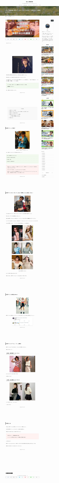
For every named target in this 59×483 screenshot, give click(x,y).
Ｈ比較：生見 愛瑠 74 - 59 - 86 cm (15, 116)
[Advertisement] (22, 49)
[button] (8, 39)
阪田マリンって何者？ (13, 110)
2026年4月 (43, 158)
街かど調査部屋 (29, 1)
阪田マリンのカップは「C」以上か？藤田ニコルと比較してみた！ (19, 111)
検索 (52, 20)
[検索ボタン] (40, 5)
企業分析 (43, 176)
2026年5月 (43, 156)
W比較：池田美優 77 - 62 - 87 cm (15, 115)
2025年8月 (43, 166)
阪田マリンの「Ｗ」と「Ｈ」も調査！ (15, 114)
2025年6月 (43, 169)
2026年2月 (43, 161)
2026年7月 (43, 153)
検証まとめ (11, 117)
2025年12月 (43, 163)
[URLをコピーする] (36, 39)
